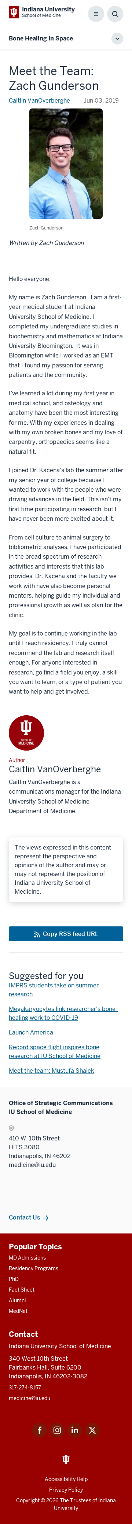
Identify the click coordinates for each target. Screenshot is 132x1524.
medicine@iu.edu (29, 1398)
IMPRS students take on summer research (54, 990)
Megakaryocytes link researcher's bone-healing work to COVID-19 (63, 1013)
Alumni (17, 1300)
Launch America (31, 1032)
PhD (14, 1279)
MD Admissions (27, 1257)
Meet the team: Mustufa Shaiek (51, 1071)
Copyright (28, 1500)
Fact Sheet (21, 1289)
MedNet (18, 1311)
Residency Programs (33, 1268)
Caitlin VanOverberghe (39, 100)
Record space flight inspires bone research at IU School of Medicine (54, 1051)
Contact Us (24, 1217)
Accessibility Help (66, 1479)
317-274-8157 (25, 1387)
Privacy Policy (66, 1489)
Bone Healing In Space (41, 38)
